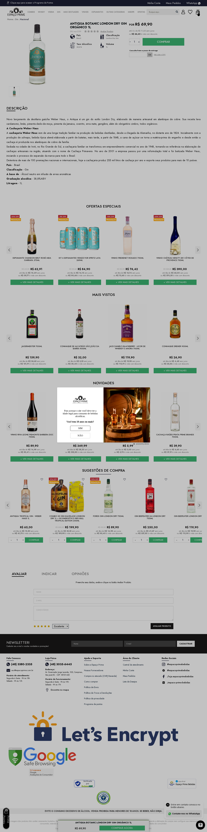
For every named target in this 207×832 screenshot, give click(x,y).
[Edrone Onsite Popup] (103, 416)
